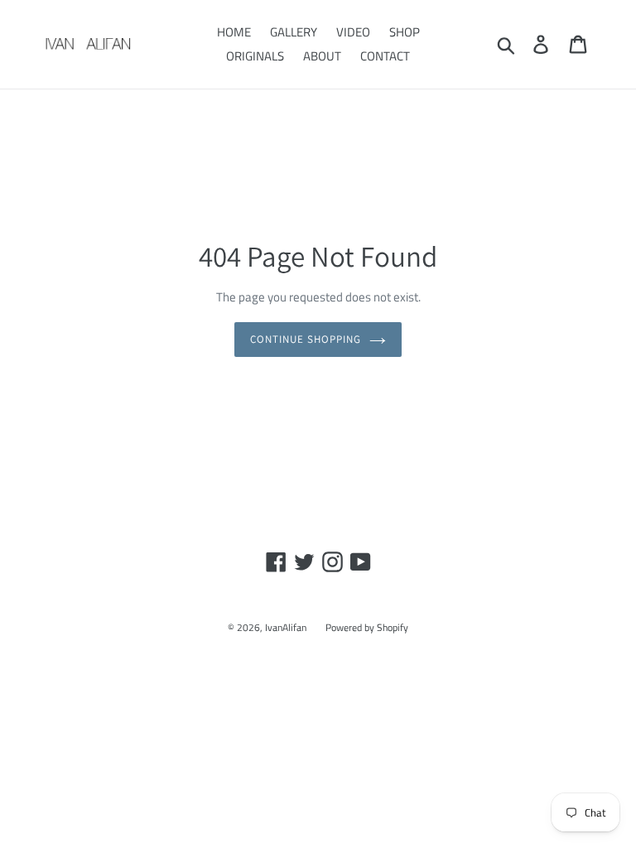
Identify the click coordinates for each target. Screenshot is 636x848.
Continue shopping (306, 339)
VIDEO (353, 31)
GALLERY (293, 31)
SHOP (404, 31)
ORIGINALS (255, 55)
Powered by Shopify (366, 627)
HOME (234, 31)
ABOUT (322, 55)
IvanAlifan (285, 627)
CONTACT (385, 55)
